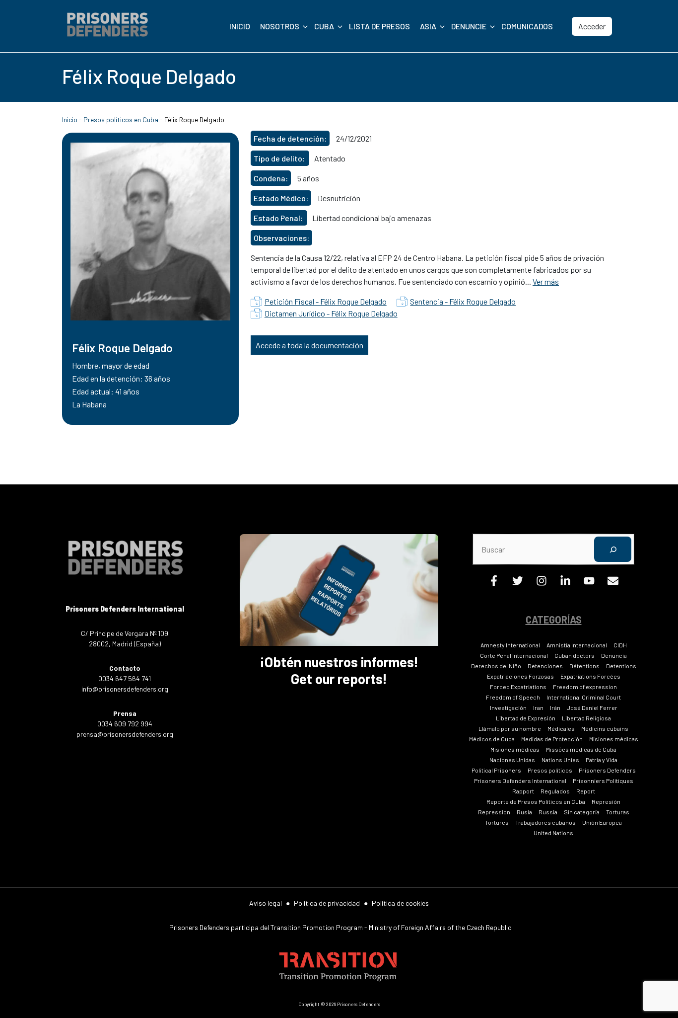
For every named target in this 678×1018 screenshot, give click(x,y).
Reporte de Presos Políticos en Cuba (535, 801)
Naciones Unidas (512, 759)
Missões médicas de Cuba (581, 749)
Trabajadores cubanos (545, 822)
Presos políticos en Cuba (120, 119)
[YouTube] (589, 583)
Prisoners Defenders (607, 770)
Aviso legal (265, 903)
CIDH (620, 644)
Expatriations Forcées (590, 676)
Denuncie (468, 26)
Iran (538, 707)
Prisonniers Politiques (603, 780)
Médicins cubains (604, 728)
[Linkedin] (565, 583)
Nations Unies (560, 759)
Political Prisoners (496, 770)
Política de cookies (400, 903)
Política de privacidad (327, 903)
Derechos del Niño (496, 665)
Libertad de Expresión (525, 717)
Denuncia (614, 655)
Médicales (561, 728)
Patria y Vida (601, 759)
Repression (494, 811)
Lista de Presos (379, 26)
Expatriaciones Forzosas (520, 676)
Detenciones (545, 665)
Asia (428, 26)
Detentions (621, 665)
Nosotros (279, 26)
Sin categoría (582, 811)
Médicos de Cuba (492, 738)
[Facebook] (493, 583)
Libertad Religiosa (586, 717)
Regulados (555, 790)
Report (585, 790)
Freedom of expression (585, 686)
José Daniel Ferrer (592, 707)
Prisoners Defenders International (520, 780)
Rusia (524, 811)
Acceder (592, 26)
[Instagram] (541, 583)
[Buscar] (612, 549)
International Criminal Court (583, 697)
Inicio (239, 26)
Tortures (497, 822)
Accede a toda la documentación (309, 345)
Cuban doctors (574, 655)
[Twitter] (517, 583)
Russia (548, 811)
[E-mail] (613, 583)
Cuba (324, 26)
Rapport (523, 790)
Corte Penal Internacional (514, 655)
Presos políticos (550, 770)
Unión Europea (602, 822)
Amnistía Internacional (576, 644)
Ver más (546, 281)
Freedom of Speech (513, 697)
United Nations (553, 832)
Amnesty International (510, 644)
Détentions (584, 665)
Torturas (617, 811)
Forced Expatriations (518, 686)
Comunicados (527, 26)
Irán (555, 707)
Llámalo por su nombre (509, 728)
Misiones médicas (613, 738)
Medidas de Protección (552, 738)
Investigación (508, 707)
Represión (606, 801)
